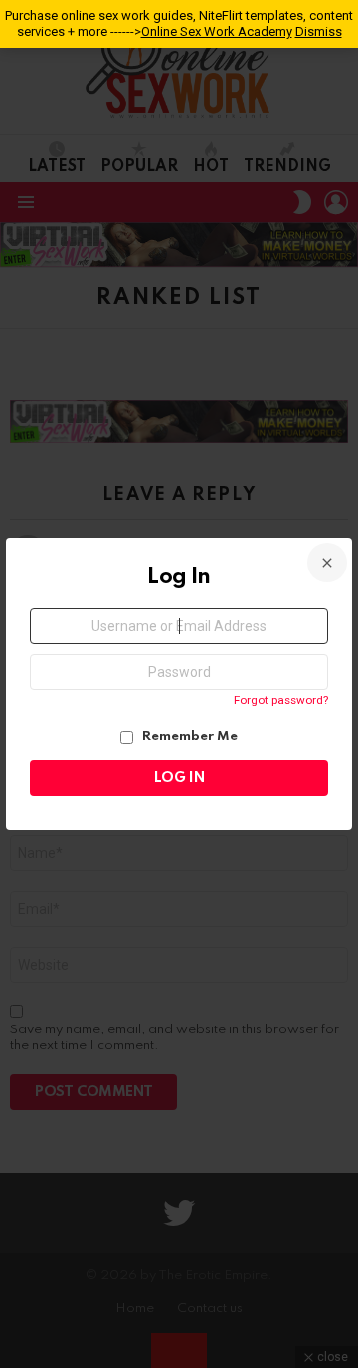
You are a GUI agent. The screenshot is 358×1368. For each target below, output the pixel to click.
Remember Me (188, 736)
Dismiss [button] (318, 31)
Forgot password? (281, 700)
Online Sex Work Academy (216, 31)
